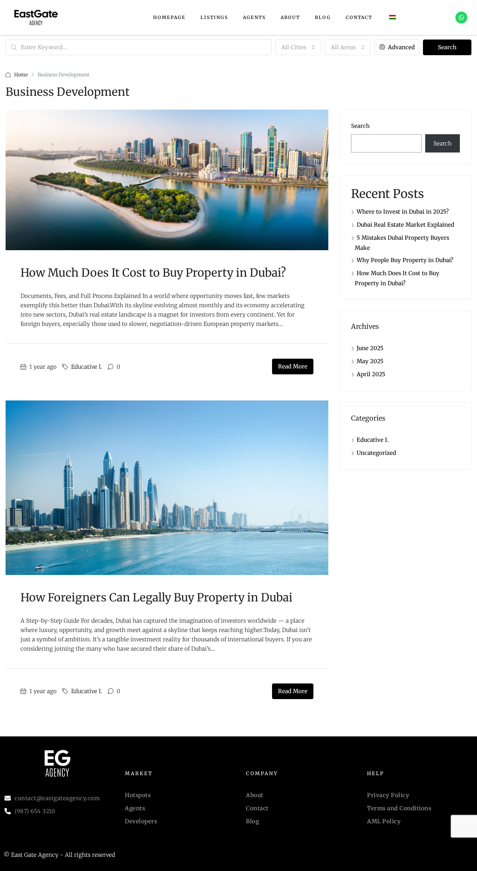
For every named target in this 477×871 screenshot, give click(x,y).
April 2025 (371, 374)
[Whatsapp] (461, 17)
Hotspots (138, 795)
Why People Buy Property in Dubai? (405, 260)
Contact (359, 17)
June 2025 (370, 348)
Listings (214, 17)
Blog (323, 17)
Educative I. (86, 366)
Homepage (169, 17)
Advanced (400, 47)
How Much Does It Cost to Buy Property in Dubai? (153, 272)
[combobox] (298, 47)
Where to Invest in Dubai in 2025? (403, 211)
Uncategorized (376, 452)
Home (21, 75)
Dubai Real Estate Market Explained (405, 224)
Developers (141, 821)
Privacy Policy (388, 795)
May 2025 (370, 361)
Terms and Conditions (399, 808)
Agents (254, 17)
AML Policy (384, 821)
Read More (292, 366)
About (290, 17)
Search (447, 47)
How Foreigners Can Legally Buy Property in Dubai (156, 597)
